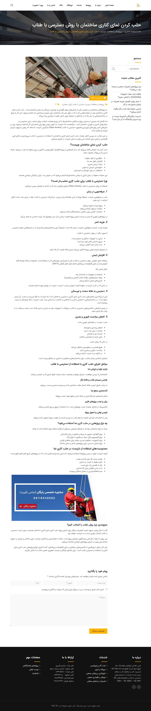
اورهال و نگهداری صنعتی (96, 677)
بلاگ (61, 5)
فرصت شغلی (33, 669)
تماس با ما (51, 5)
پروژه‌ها (88, 5)
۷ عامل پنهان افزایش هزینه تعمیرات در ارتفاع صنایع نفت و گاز (126, 103)
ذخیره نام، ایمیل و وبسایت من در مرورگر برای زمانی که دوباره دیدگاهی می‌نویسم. (72, 589)
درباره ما (98, 5)
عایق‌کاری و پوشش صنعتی (96, 673)
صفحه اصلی (109, 5)
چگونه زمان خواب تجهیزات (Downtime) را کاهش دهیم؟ (129, 96)
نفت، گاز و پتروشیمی (98, 665)
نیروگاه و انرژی (100, 669)
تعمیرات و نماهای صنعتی (96, 681)
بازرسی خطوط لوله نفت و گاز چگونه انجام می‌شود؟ (127, 110)
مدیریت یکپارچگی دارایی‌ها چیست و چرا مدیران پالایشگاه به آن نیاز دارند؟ (126, 118)
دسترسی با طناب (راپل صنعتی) (73, 104)
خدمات (79, 5)
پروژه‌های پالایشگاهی (30, 665)
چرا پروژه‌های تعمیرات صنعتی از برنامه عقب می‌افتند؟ (126, 88)
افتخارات (35, 673)
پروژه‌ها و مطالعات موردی (95, 104)
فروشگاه (69, 5)
